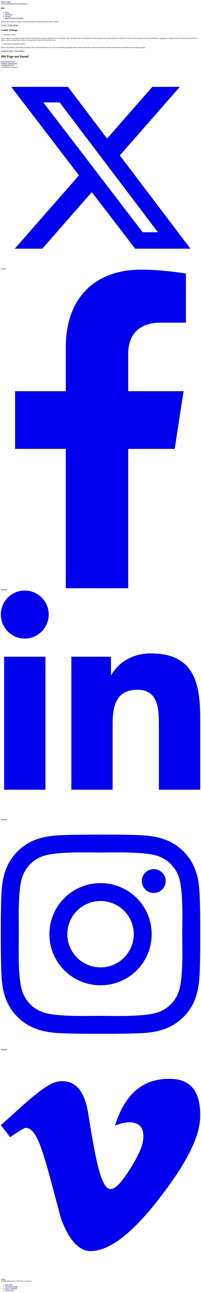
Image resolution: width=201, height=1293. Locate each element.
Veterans (8, 16)
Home (7, 12)
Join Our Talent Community (14, 18)
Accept (4, 25)
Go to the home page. (8, 61)
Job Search (8, 14)
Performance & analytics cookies (14, 44)
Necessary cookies (9, 35)
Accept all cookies (7, 51)
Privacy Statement (11, 1288)
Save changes (19, 51)
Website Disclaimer (11, 1286)
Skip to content (6, 2)
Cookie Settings (13, 25)
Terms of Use (9, 1290)
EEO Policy (9, 1285)
